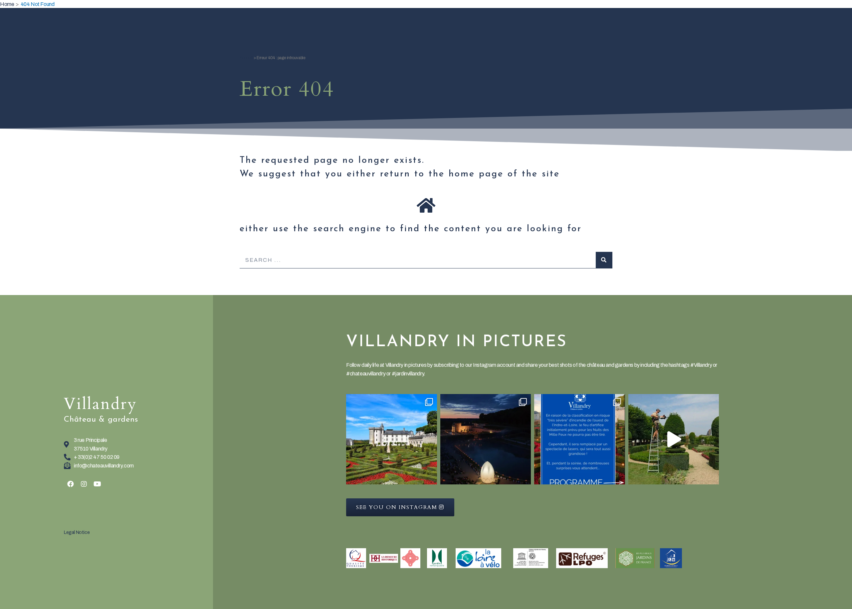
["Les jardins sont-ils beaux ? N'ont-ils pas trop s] (391, 439)
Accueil (246, 57)
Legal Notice (77, 532)
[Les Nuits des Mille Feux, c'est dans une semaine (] (579, 439)
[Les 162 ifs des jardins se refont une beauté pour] (673, 439)
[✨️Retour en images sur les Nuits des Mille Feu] (485, 439)
